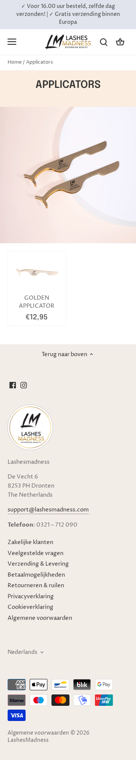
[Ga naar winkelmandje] (120, 41)
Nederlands (22, 652)
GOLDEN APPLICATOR (36, 302)
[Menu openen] (12, 42)
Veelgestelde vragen (35, 553)
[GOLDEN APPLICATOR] (37, 272)
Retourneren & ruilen (36, 586)
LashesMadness (28, 740)
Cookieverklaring (30, 607)
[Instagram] (23, 385)
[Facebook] (12, 385)
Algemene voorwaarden (40, 618)
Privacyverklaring (31, 596)
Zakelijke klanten (30, 542)
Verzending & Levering (38, 564)
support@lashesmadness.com (48, 510)
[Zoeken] (103, 41)
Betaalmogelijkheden (36, 575)
